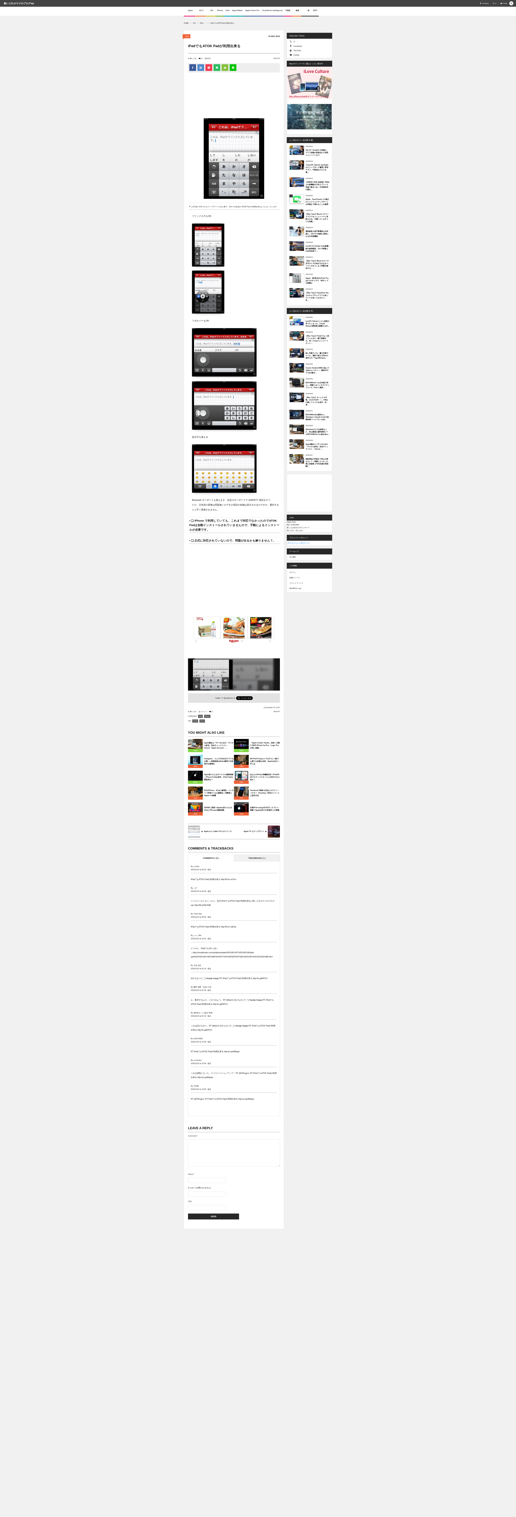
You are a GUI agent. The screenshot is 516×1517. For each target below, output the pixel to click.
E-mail (191, 1188)
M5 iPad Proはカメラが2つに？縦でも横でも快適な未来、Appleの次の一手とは (264, 761)
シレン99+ (198, 935)
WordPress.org (295, 588)
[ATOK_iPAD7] (236, 468)
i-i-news (196, 866)
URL (190, 1201)
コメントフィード (296, 583)
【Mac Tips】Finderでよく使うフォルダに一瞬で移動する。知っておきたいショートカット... (317, 339)
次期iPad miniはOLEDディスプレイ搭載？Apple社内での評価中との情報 (264, 809)
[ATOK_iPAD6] (236, 405)
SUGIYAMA (198, 1039)
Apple (195, 750)
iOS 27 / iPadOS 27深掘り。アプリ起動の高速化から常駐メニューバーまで (317, 152)
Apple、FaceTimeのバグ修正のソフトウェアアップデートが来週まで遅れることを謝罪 (317, 201)
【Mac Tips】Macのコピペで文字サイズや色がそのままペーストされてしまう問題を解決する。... (317, 264)
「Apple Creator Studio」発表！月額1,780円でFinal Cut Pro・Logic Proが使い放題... (265, 745)
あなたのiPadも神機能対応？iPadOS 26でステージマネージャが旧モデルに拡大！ (265, 777)
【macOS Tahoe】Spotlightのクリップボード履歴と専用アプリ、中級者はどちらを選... (317, 168)
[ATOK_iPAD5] (236, 352)
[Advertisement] (234, 97)
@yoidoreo (228, 698)
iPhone (207, 716)
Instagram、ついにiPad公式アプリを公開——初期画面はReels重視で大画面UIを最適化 (219, 761)
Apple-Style (291, 522)
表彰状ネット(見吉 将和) (203, 1013)
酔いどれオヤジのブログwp (19, 3)
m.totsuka (197, 1060)
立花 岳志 (197, 965)
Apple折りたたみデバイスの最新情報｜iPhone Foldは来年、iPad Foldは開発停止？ (218, 777)
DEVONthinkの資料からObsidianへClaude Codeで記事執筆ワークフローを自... (317, 417)
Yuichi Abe (198, 914)
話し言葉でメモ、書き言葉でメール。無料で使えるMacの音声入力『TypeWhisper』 (317, 355)
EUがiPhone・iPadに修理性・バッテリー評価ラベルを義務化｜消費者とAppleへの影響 (219, 792)
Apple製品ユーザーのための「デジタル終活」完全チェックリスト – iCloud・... (317, 446)
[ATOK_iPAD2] (236, 245)
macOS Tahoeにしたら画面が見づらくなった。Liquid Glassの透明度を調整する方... (317, 323)
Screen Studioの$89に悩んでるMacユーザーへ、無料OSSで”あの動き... (317, 370)
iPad (187, 36)
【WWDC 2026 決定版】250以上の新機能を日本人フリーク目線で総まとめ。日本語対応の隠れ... (317, 185)
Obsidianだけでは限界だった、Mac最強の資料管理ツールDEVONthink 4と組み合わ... (317, 431)
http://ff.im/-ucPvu (228, 879)
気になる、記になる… (295, 530)
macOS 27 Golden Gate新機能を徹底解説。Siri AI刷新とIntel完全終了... (317, 248)
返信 (209, 870)
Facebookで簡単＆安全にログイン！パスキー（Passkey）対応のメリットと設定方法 (265, 792)
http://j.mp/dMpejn (232, 1051)
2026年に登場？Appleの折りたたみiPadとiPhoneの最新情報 (218, 809)
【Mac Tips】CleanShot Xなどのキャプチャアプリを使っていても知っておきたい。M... (317, 296)
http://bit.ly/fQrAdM (202, 905)
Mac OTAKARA (293, 525)
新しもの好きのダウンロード (298, 528)
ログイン (292, 572)
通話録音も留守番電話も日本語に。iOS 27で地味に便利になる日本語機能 (317, 233)
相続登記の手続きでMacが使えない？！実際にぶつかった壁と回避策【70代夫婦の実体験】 (317, 462)
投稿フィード (294, 578)
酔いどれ (193, 58)
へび (195, 888)
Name (190, 1174)
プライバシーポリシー (298, 543)
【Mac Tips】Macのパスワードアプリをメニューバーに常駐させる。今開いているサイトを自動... (317, 217)
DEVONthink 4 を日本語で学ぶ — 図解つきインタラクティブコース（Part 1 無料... (317, 385)
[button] (511, 3)
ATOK (195, 721)
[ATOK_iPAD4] (236, 292)
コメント (204, 711)
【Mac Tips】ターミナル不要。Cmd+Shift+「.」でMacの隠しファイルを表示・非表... (317, 401)
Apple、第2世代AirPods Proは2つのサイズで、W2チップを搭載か (317, 280)
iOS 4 (202, 721)
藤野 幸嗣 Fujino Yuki (202, 987)
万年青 (196, 1086)
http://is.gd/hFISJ (260, 978)
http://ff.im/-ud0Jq (228, 927)
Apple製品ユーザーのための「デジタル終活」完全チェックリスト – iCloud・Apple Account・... (218, 745)
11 (202, 58)
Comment (192, 1136)
